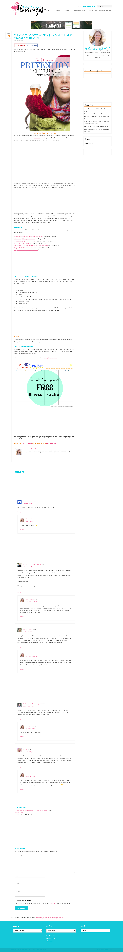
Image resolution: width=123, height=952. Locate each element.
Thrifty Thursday (26, 443)
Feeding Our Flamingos (30, 9)
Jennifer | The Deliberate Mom (32, 564)
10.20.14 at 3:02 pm (31, 521)
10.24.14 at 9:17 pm (31, 728)
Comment (18, 856)
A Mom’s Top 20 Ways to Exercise (24, 239)
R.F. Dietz (25, 749)
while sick (37, 138)
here (107, 55)
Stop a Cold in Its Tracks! (21, 248)
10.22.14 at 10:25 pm (31, 656)
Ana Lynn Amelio (28, 629)
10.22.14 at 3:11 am (28, 632)
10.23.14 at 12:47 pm (28, 706)
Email (17, 884)
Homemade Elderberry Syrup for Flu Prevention (28, 236)
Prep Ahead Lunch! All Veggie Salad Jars (96, 126)
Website (17, 892)
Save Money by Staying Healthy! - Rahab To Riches (31, 810)
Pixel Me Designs (107, 950)
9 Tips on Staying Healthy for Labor (24, 241)
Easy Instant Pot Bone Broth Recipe (94, 114)
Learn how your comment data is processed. (49, 918)
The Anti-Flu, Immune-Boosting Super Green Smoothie (31, 245)
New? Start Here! (89, 7)
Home (79, 7)
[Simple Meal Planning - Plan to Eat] (61, 28)
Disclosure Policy (51, 938)
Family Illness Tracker (50, 358)
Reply (19, 512)
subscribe (53, 903)
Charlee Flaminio (31, 449)
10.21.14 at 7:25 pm (28, 566)
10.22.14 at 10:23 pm (31, 601)
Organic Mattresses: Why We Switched (26, 250)
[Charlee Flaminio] (18, 454)
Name (17, 876)
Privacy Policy (50, 935)
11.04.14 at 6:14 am (31, 776)
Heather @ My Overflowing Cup (32, 704)
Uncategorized (18, 40)
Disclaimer (49, 941)
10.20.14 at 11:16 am (28, 503)
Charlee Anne (30, 519)
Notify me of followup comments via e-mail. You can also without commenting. (42, 903)
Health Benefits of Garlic (21, 243)
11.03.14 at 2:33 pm (28, 752)
